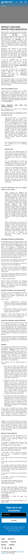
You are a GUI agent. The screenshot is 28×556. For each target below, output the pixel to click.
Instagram (5, 548)
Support (13, 542)
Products (11, 539)
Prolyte (3, 6)
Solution (4, 542)
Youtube (11, 548)
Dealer (3, 544)
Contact (12, 544)
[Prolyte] (7, 2)
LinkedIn (8, 548)
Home (3, 539)
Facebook (2, 548)
